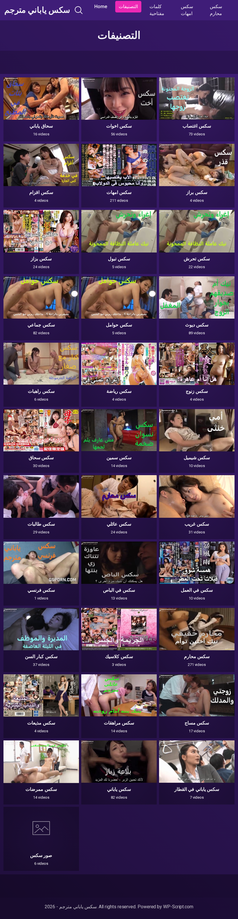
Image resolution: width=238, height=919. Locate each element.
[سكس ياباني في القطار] (197, 761)
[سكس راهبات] (41, 364)
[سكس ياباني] (119, 761)
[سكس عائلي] (119, 496)
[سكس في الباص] (119, 563)
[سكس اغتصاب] (197, 98)
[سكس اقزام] (41, 165)
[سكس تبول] (119, 231)
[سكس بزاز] (41, 231)
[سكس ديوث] (197, 297)
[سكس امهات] (119, 165)
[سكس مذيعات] (41, 695)
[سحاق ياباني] (41, 98)
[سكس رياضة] (119, 364)
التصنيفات (128, 6)
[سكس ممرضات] (41, 761)
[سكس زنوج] (197, 364)
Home (100, 6)
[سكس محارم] (197, 629)
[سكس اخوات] (119, 98)
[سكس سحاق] (41, 430)
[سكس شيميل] (197, 430)
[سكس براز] (197, 165)
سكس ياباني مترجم (37, 10)
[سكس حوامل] (119, 297)
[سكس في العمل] (197, 563)
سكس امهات (187, 10)
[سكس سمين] (119, 430)
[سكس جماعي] (41, 297)
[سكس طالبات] (41, 496)
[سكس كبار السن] (41, 629)
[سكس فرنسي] (41, 563)
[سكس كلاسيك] (119, 629)
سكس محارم (216, 10)
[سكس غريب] (197, 496)
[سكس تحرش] (197, 231)
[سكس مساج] (197, 695)
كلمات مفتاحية (156, 10)
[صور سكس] (41, 828)
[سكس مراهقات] (119, 695)
